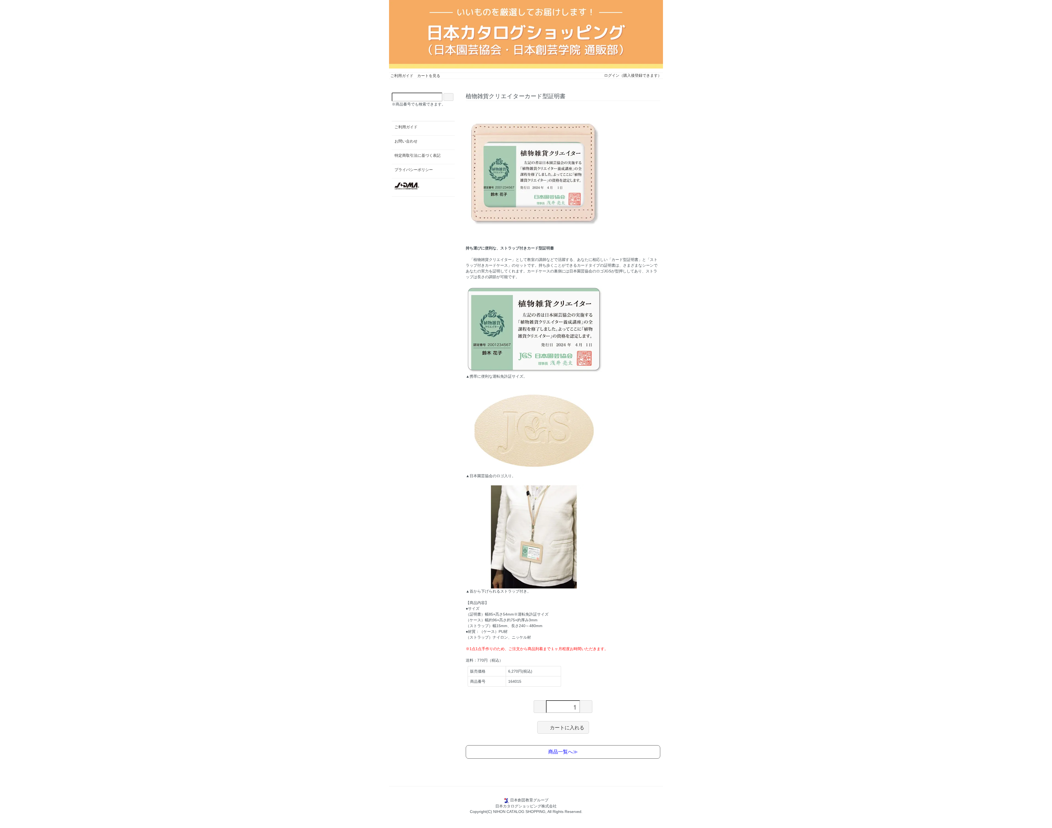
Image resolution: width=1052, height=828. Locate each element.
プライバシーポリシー (414, 169)
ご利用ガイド (401, 75)
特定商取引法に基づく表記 (418, 155)
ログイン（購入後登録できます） (633, 75)
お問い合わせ (406, 141)
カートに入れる (567, 727)
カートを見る (428, 75)
